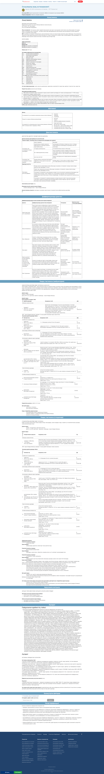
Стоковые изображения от (49, 769)
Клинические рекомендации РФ (43, 745)
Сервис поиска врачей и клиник (27, 746)
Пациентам (36, 1)
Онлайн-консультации (62, 1)
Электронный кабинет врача (42, 741)
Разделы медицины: (26, 14)
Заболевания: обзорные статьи (42, 751)
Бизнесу (50, 1)
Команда (45, 734)
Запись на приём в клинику (27, 748)
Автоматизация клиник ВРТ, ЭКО (58, 745)
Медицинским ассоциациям (73, 746)
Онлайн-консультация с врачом (27, 745)
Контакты (64, 734)
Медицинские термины (41, 758)
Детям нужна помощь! (73, 734)
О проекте (39, 734)
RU (75, 1)
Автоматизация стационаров (58, 746)
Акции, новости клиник (26, 750)
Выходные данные (52, 766)
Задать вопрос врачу (25, 755)
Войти (80, 1)
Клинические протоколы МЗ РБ (43, 746)
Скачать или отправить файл (75, 21)
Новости (55, 1)
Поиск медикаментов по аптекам (28, 743)
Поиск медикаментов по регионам (28, 741)
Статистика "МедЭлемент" (54, 734)
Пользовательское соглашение (28, 734)
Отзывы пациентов (25, 753)
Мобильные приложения (26, 762)
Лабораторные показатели (42, 756)
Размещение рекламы (72, 743)
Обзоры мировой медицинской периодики (42, 749)
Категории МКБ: (25, 13)
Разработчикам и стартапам (73, 745)
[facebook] (82, 734)
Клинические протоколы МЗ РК (42, 743)
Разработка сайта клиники (57, 753)
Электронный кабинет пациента (27, 760)
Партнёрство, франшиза (72, 741)
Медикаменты (39, 754)
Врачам (40, 1)
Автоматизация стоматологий (58, 743)
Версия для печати (78, 20)
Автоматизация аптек (56, 748)
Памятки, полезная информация (27, 758)
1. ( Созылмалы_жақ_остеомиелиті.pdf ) (30, 695)
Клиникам (45, 1)
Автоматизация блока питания (58, 750)
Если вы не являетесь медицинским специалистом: (33, 705)
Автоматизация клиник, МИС (58, 741)
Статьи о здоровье (25, 757)
